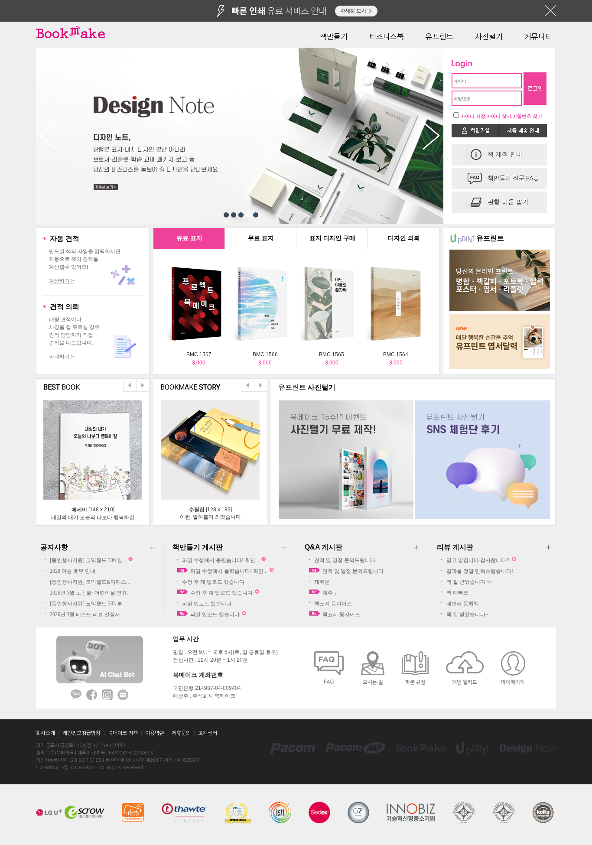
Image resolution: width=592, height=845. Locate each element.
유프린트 (439, 36)
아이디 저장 (472, 116)
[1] (226, 215)
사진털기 (489, 36)
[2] (233, 215)
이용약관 (154, 733)
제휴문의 (181, 733)
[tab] (189, 238)
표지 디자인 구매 (332, 237)
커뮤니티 (538, 36)
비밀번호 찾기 (527, 116)
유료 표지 (189, 237)
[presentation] (189, 238)
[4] (248, 215)
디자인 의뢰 (404, 237)
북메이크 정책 (123, 733)
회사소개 (45, 733)
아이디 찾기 (498, 116)
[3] (241, 215)
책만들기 (334, 36)
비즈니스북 (386, 36)
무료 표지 (261, 237)
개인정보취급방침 (81, 733)
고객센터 (207, 733)
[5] (255, 215)
